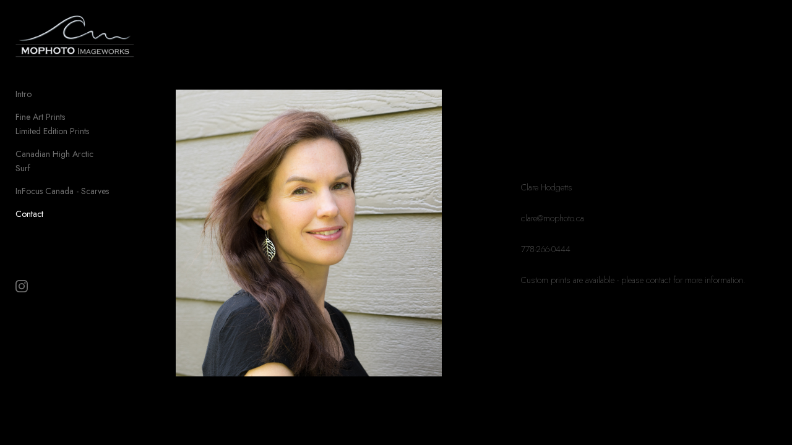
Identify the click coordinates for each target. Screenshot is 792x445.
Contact (29, 214)
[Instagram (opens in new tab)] (21, 286)
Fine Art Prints (40, 117)
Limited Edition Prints (52, 131)
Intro (23, 94)
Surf (22, 168)
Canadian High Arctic (54, 154)
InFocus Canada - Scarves (62, 191)
